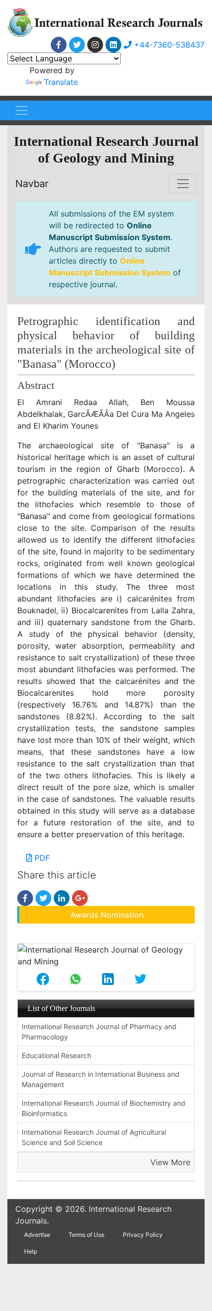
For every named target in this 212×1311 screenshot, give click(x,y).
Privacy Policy (143, 1234)
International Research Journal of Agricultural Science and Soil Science (94, 1137)
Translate (61, 82)
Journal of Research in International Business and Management (100, 1079)
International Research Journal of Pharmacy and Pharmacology (99, 1031)
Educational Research (56, 1055)
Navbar (31, 184)
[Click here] (59, 45)
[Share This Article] (43, 979)
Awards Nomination (107, 915)
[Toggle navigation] (21, 110)
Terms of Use (87, 1234)
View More (170, 1162)
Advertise (37, 1234)
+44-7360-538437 (168, 45)
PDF (41, 858)
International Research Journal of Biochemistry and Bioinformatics (103, 1108)
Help (30, 1251)
